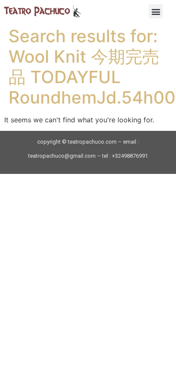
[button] (156, 11)
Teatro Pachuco (37, 11)
